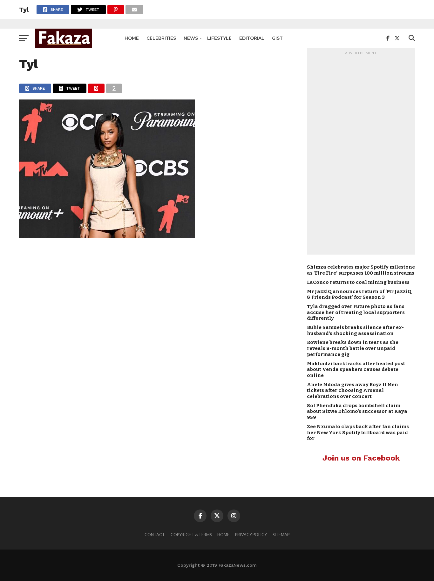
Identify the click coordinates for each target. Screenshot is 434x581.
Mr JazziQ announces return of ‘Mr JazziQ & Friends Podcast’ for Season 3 (359, 294)
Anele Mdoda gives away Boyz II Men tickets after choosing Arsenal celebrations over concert (352, 390)
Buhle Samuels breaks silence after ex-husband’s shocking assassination (355, 330)
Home (132, 38)
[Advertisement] (361, 153)
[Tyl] (107, 235)
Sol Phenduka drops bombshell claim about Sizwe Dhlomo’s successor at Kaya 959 (357, 411)
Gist (277, 38)
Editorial (251, 38)
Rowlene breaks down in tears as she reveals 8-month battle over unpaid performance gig (352, 348)
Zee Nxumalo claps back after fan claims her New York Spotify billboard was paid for (358, 432)
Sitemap (281, 534)
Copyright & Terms (191, 534)
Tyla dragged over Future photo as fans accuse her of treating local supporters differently (356, 312)
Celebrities (161, 38)
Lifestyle (219, 38)
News (191, 38)
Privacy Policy (251, 534)
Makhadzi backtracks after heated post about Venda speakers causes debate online (356, 369)
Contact (155, 534)
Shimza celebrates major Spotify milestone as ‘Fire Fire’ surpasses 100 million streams (361, 270)
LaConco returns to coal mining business (358, 282)
